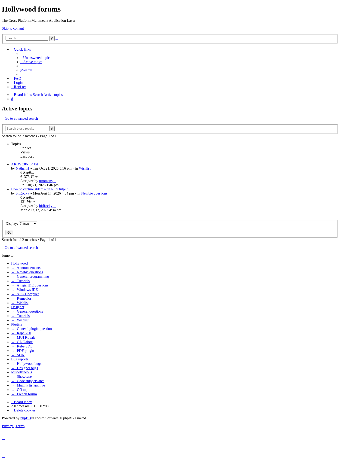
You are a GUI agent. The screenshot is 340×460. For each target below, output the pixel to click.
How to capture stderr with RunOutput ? (40, 189)
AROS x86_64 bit (24, 164)
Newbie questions (94, 193)
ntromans (46, 181)
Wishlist (84, 168)
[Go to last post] (54, 181)
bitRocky (22, 193)
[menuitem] (35, 58)
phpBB (25, 418)
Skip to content (13, 28)
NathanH (22, 168)
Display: (12, 223)
